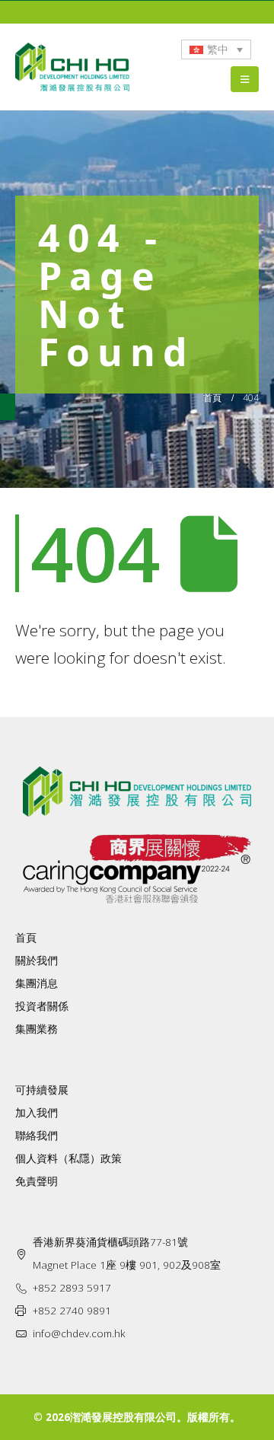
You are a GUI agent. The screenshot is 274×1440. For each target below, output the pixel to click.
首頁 (26, 938)
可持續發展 (41, 1090)
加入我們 (36, 1113)
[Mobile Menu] (245, 79)
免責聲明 (36, 1181)
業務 (47, 1029)
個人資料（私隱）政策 (68, 1158)
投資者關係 (41, 1006)
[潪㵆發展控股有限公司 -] (72, 67)
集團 (26, 1029)
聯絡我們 (36, 1135)
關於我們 (36, 960)
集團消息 (36, 983)
